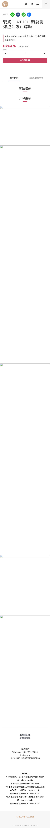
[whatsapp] (24, 15)
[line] (12, 15)
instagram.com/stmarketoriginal (25, 758)
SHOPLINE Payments (30, 825)
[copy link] (29, 15)
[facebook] (18, 15)
